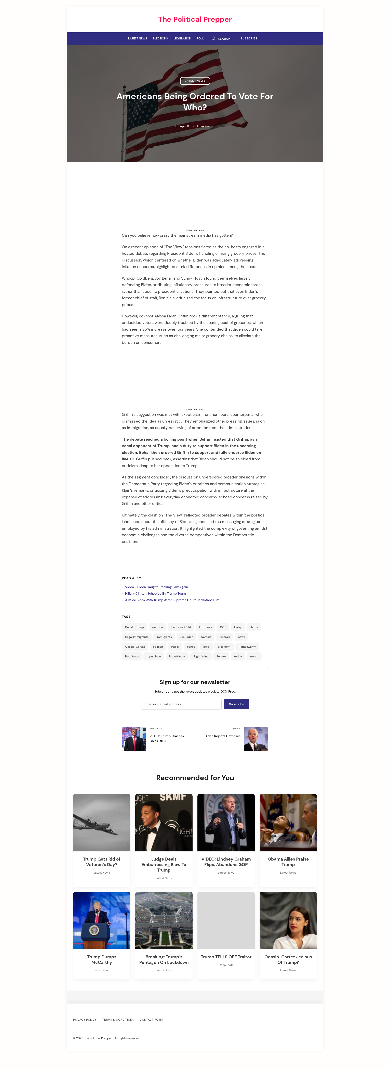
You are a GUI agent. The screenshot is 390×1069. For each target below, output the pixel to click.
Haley (238, 627)
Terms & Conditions (118, 1019)
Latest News (137, 38)
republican (154, 656)
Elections (160, 38)
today (238, 656)
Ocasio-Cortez (135, 646)
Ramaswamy (247, 646)
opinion (158, 646)
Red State (132, 656)
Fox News (205, 627)
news (241, 637)
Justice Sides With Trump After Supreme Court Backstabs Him (172, 600)
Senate (221, 656)
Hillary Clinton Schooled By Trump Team (155, 593)
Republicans (177, 656)
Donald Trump (134, 627)
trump (254, 656)
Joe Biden (186, 637)
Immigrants (164, 637)
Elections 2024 (181, 627)
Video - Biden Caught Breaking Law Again (156, 587)
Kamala (206, 637)
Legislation (182, 38)
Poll (200, 38)
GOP (223, 627)
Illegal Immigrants (136, 637)
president (224, 646)
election (157, 627)
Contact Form (151, 1019)
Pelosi (175, 646)
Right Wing (201, 656)
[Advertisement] (195, 200)
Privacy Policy (85, 1019)
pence (191, 646)
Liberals (224, 637)
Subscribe (249, 38)
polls (206, 646)
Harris (254, 627)
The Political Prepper (195, 19)
